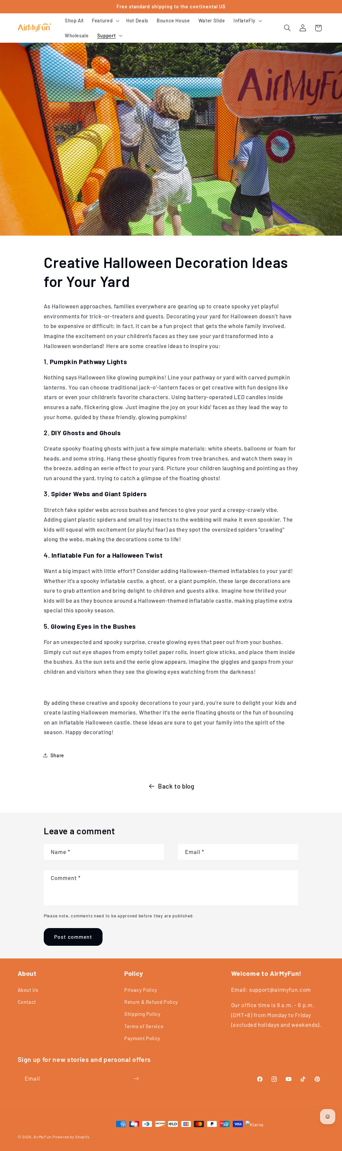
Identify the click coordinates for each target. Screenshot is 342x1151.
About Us (28, 990)
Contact (27, 1002)
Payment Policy (142, 1038)
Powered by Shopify (71, 1136)
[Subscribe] (136, 1078)
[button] (105, 20)
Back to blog (176, 786)
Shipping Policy (142, 1014)
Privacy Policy (140, 990)
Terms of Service (143, 1026)
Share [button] (57, 755)
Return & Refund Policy (151, 1002)
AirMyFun (42, 1136)
